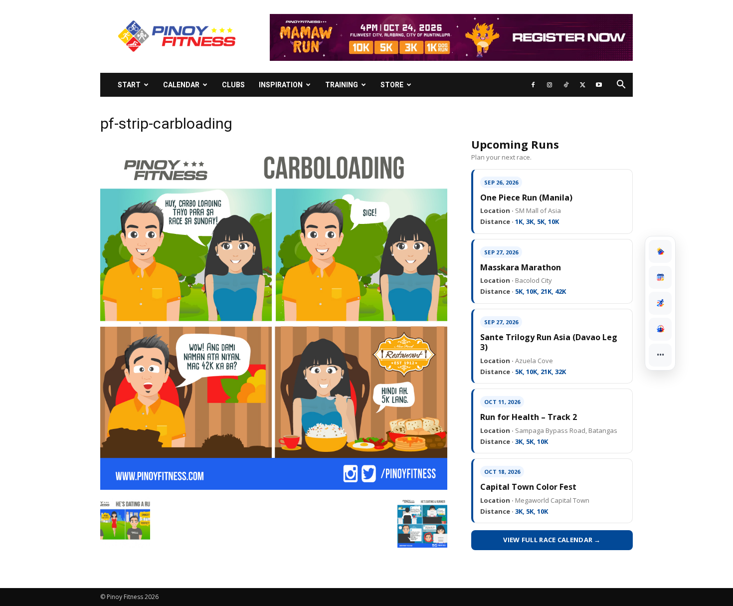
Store (391, 85)
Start (129, 85)
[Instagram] (549, 85)
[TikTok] (565, 85)
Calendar (181, 85)
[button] (621, 85)
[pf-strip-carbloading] (273, 487)
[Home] (660, 251)
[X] (582, 85)
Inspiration (281, 85)
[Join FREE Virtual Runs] (660, 303)
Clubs (233, 85)
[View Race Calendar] (660, 277)
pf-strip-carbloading (166, 123)
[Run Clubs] (660, 329)
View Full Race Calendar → (552, 539)
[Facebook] (533, 85)
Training (341, 85)
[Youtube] (598, 85)
